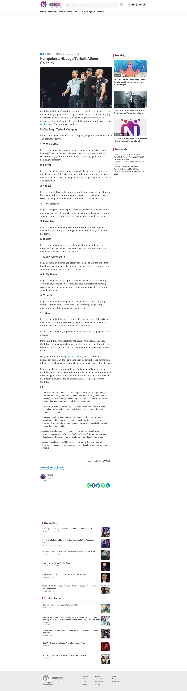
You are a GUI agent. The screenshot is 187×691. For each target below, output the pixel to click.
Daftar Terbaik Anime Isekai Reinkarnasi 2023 (129, 172)
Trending (52, 11)
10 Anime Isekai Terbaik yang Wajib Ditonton (60, 605)
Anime (62, 11)
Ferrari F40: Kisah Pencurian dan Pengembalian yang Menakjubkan (126, 167)
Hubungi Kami (99, 682)
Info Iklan (98, 684)
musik (60, 468)
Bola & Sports (88, 11)
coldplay (44, 468)
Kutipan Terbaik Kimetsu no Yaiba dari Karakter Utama (64, 655)
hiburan (53, 468)
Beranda (114, 676)
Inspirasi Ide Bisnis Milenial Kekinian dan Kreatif (129, 163)
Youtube (84, 684)
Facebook (85, 676)
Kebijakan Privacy (100, 679)
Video (69, 11)
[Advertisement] (93, 35)
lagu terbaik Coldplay (73, 356)
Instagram (85, 679)
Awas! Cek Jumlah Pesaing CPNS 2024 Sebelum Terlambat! (129, 158)
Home (43, 11)
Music (77, 11)
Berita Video (115, 682)
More (99, 11)
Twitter (84, 682)
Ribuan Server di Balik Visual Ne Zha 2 (128, 154)
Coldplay (44, 124)
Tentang (97, 676)
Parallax (50, 475)
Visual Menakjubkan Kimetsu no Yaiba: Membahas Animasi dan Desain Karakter (70, 631)
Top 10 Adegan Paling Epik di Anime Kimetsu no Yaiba (64, 643)
